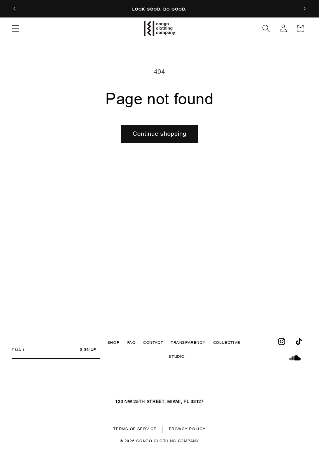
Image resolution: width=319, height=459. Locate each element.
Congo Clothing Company (167, 440)
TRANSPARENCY (188, 342)
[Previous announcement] (14, 8)
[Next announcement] (304, 8)
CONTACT (153, 342)
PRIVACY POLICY (187, 428)
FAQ (131, 342)
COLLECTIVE (226, 342)
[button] (15, 28)
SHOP (113, 342)
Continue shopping (159, 133)
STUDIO (176, 356)
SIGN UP (88, 349)
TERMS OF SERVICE (134, 428)
